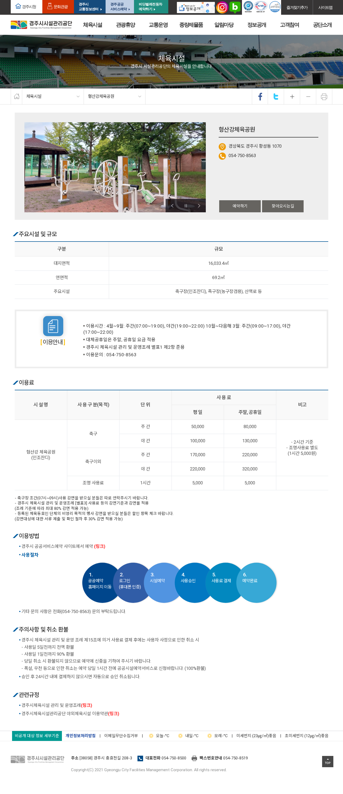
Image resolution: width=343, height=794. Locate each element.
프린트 (324, 96)
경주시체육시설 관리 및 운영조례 (56, 705)
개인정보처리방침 (81, 735)
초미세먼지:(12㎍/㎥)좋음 (307, 735)
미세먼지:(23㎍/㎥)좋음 (256, 735)
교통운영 (158, 25)
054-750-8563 (242, 155)
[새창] (196, 7)
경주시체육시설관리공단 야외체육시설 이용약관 (70, 713)
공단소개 (322, 25)
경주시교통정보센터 (88, 6)
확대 (292, 96)
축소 (308, 96)
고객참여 (289, 25)
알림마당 (223, 25)
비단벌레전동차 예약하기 (150, 6)
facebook (260, 96)
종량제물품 (191, 25)
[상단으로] (327, 761)
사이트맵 (325, 7)
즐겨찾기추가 (296, 7)
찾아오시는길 (283, 206)
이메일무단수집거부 (121, 735)
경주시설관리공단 (39, 760)
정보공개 (256, 25)
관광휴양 (125, 25)
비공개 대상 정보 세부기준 (37, 735)
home (16, 96)
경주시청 (29, 6)
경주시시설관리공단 (41, 24)
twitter (276, 96)
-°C (162, 735)
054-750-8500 (174, 758)
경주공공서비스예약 (118, 6)
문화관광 (61, 6)
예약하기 (240, 206)
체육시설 (92, 25)
